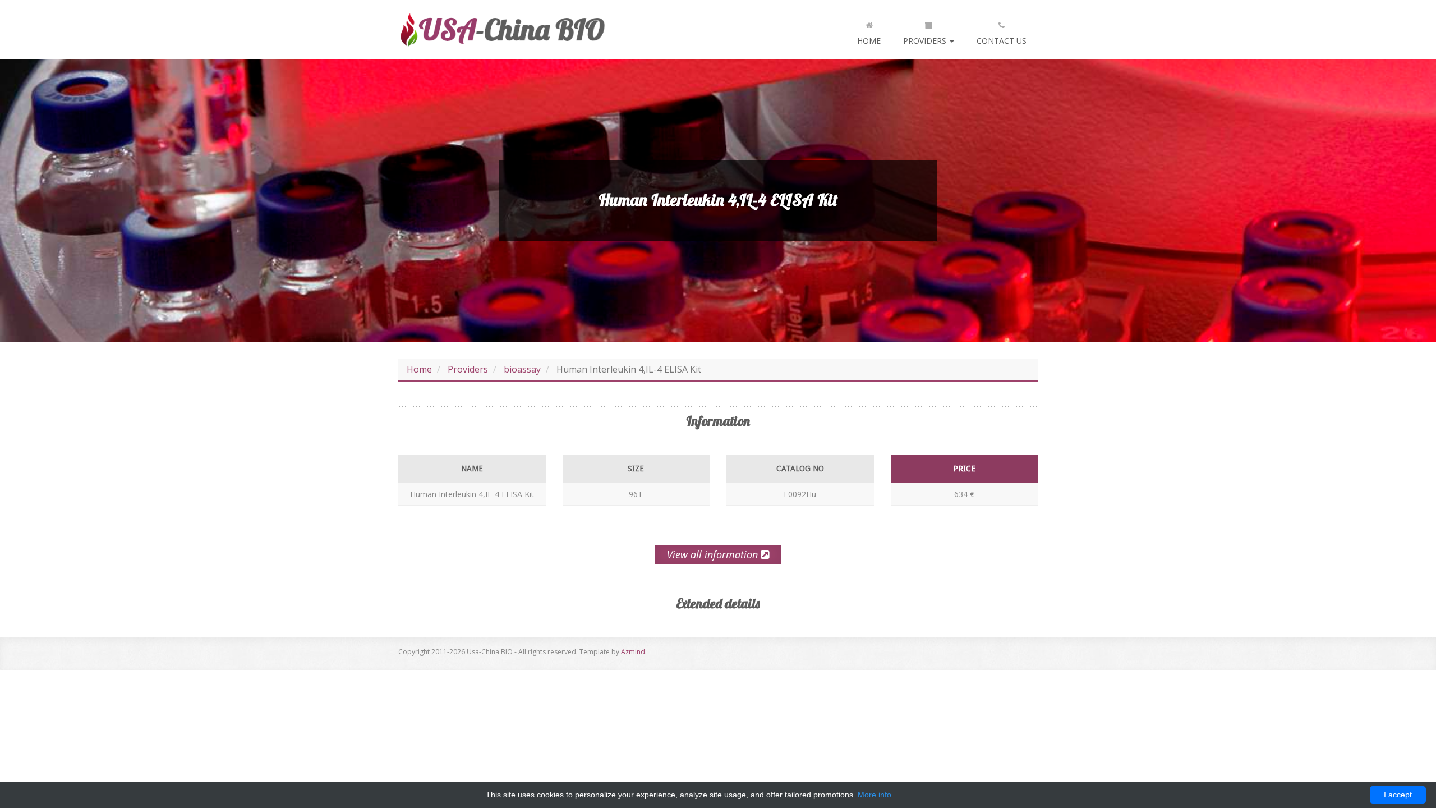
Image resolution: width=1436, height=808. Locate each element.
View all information (714, 554)
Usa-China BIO (502, 29)
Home (869, 40)
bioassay (522, 369)
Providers (926, 40)
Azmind (633, 651)
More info (874, 794)
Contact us (1002, 40)
